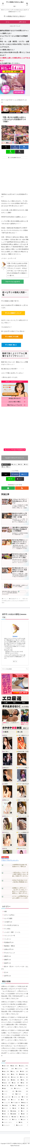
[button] (19, 152)
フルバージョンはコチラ (12, 281)
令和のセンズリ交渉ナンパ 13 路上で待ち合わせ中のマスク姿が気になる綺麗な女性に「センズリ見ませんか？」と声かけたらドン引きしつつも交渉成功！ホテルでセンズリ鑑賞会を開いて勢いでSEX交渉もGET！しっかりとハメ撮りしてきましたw (14, 1008)
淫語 (27, 464)
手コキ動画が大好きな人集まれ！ (15, 4)
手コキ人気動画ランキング (13, 313)
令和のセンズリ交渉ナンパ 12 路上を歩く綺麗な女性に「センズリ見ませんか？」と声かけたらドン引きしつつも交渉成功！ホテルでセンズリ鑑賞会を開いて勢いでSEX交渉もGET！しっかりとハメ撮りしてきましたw (14, 1022)
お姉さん (15, 464)
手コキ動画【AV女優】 (12, 336)
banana (15, 636)
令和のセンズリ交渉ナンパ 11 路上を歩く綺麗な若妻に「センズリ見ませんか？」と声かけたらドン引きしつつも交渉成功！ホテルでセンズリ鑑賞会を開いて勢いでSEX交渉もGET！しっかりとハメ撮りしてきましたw (15, 1035)
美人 (9, 467)
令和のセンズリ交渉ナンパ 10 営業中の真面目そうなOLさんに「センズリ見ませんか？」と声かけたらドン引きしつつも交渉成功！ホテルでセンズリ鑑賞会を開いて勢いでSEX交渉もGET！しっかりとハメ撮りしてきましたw (14, 1049)
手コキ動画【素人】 (11, 345)
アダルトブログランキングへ (10, 860)
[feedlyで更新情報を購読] (8, 488)
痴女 (4, 467)
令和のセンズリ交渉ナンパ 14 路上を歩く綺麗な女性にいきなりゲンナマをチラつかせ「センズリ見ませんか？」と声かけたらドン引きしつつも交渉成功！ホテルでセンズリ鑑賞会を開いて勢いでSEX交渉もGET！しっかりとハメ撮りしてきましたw (14, 992)
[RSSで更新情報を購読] (22, 488)
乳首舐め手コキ (6, 464)
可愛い (21, 464)
